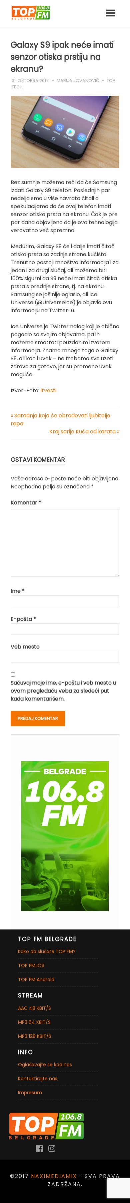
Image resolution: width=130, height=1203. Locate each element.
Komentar (26, 502)
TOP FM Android (36, 979)
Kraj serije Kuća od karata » (84, 431)
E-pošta (23, 619)
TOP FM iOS (31, 965)
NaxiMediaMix (54, 1176)
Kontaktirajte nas (37, 1078)
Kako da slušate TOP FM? (47, 951)
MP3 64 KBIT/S (34, 1022)
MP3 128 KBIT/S (34, 1036)
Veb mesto (25, 647)
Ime (18, 591)
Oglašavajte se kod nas (45, 1064)
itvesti (48, 390)
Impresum (30, 1092)
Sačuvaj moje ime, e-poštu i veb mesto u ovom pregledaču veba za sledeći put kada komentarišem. (63, 691)
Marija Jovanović (78, 80)
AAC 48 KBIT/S (34, 1008)
